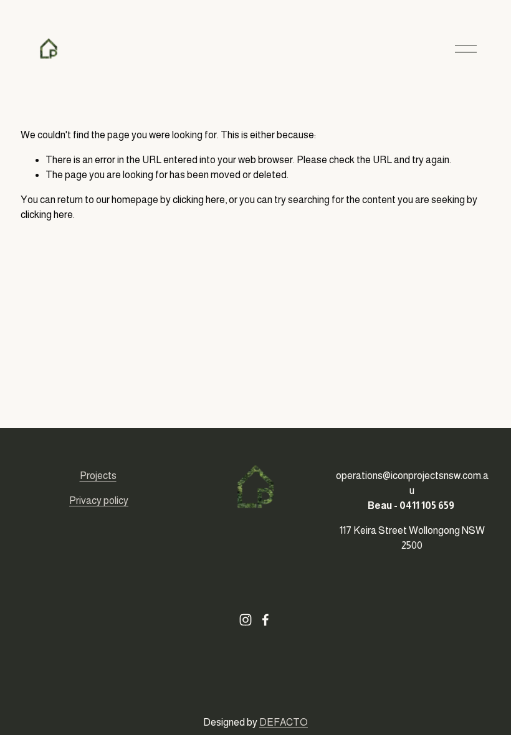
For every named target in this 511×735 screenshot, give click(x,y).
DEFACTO (283, 722)
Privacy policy (98, 500)
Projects (98, 475)
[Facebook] (265, 620)
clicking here (199, 199)
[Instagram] (245, 620)
